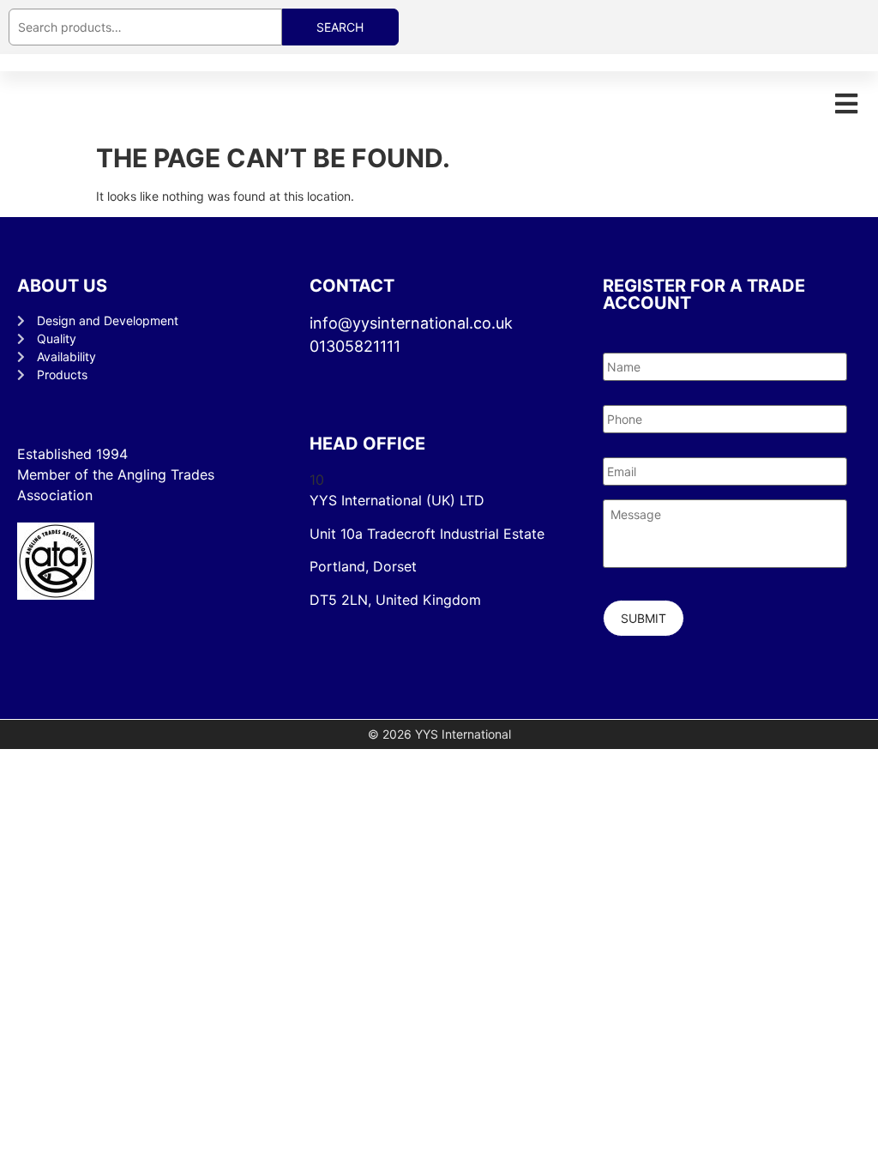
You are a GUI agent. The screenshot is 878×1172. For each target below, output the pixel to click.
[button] (846, 103)
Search (340, 27)
